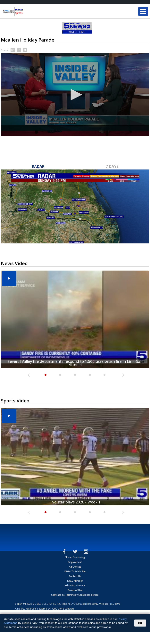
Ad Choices (75, 566)
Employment (75, 562)
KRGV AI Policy (75, 580)
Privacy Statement (75, 585)
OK (140, 623)
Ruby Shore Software (63, 608)
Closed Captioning (75, 557)
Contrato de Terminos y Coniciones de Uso (75, 594)
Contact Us (75, 576)
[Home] (26, 12)
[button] (75, 94)
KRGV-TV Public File (75, 571)
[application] (75, 94)
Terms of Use (74, 590)
